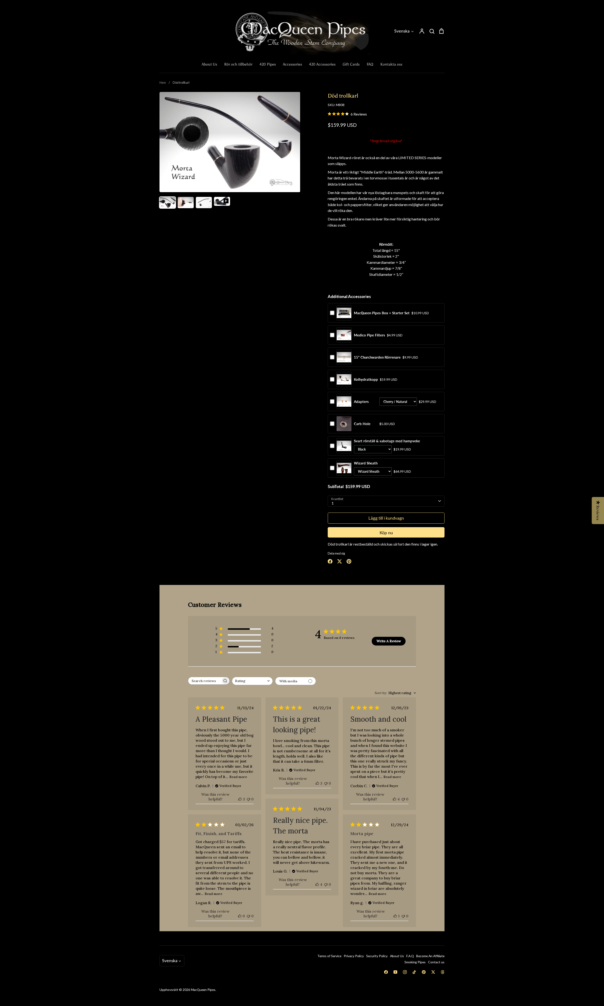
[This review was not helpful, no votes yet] (248, 799)
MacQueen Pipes (203, 990)
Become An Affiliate (430, 956)
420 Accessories (322, 64)
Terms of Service (329, 956)
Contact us (436, 962)
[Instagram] (405, 972)
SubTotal (336, 486)
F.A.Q (410, 956)
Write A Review (389, 641)
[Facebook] (386, 972)
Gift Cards (351, 64)
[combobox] (252, 681)
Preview (344, 318)
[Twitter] (433, 972)
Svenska (402, 30)
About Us (209, 64)
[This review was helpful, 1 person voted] (395, 916)
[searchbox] (204, 680)
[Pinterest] (423, 972)
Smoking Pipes (415, 962)
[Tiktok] (414, 972)
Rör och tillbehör (238, 64)
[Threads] (442, 972)
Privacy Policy (354, 956)
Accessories (292, 64)
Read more (238, 777)
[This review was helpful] (240, 799)
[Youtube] (395, 972)
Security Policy (377, 956)
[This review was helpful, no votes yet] (239, 916)
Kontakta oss (391, 64)
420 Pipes (268, 64)
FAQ (370, 64)
